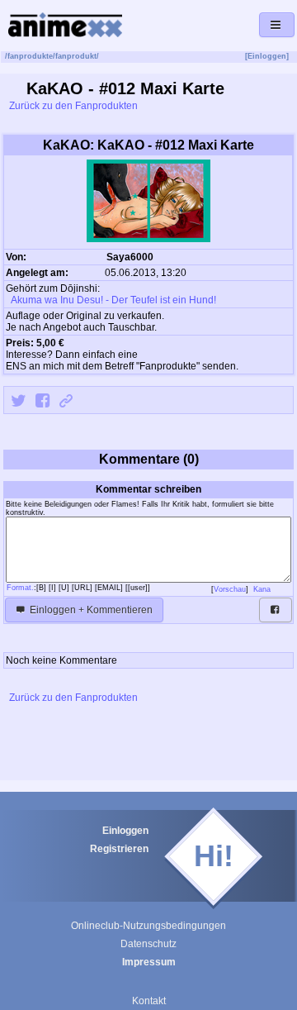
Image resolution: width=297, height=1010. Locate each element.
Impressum (149, 962)
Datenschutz (148, 944)
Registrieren (119, 849)
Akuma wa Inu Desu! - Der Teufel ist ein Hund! (112, 300)
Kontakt (149, 1001)
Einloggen (125, 830)
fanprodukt (76, 56)
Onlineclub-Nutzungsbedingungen (148, 925)
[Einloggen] (267, 56)
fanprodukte (30, 56)
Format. (20, 588)
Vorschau (230, 589)
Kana (263, 589)
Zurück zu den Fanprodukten (72, 106)
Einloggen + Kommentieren (90, 610)
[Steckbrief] (164, 258)
